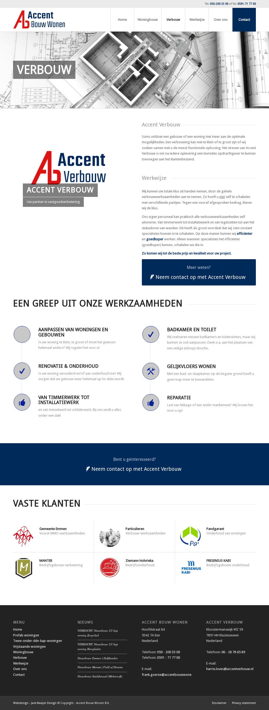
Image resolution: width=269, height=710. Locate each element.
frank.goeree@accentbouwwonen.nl (169, 675)
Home (17, 629)
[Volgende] (264, 70)
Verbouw (20, 658)
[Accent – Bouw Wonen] (39, 20)
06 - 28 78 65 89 (233, 652)
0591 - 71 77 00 (168, 658)
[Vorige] (4, 70)
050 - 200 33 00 (168, 652)
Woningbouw (23, 652)
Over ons (20, 669)
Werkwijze (20, 663)
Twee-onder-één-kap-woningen (37, 641)
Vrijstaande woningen (29, 646)
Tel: (216, 4)
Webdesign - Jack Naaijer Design (34, 703)
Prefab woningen (26, 635)
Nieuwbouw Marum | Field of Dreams (100, 667)
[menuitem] (122, 20)
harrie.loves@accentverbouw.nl (230, 669)
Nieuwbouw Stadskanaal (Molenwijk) (99, 676)
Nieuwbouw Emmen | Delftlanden (97, 658)
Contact (19, 675)
